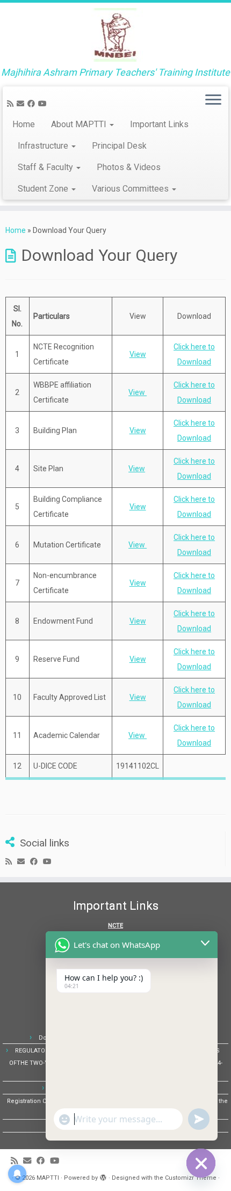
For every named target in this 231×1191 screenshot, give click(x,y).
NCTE (115, 925)
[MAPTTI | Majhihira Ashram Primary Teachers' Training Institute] (115, 35)
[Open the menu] (213, 100)
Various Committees (131, 189)
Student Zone (44, 189)
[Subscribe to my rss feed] (12, 103)
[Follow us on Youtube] (44, 103)
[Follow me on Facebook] (32, 103)
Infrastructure (44, 146)
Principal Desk (119, 146)
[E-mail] (22, 103)
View (137, 354)
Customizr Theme (190, 1177)
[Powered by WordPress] (103, 1176)
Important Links (159, 124)
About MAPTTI (80, 124)
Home (23, 124)
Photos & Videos (129, 167)
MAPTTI (48, 1177)
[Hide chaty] (200, 1163)
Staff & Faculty (46, 167)
